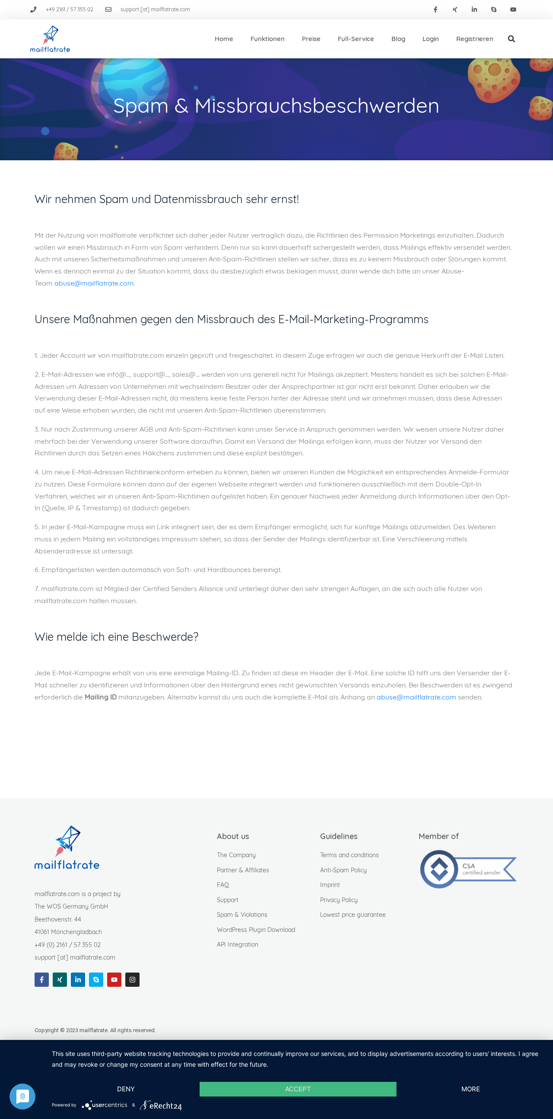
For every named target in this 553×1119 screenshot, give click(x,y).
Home (224, 39)
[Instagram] (132, 980)
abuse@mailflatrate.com (94, 283)
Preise (311, 39)
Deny (126, 1089)
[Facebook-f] (435, 9)
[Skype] (493, 9)
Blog (398, 39)
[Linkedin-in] (474, 9)
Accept (298, 1089)
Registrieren (474, 39)
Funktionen (268, 39)
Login (431, 39)
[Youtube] (513, 9)
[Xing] (455, 9)
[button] (511, 38)
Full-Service (356, 39)
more (470, 1089)
